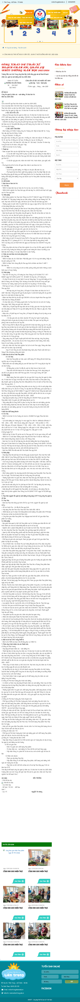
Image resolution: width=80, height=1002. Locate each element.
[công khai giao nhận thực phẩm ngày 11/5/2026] (14, 894)
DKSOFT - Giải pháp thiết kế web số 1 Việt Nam (40, 1000)
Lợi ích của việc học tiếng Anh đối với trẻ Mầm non (66, 77)
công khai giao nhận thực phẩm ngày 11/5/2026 (13, 908)
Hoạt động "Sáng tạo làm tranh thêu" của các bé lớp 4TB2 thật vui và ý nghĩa (71, 102)
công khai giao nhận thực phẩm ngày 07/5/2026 (13, 944)
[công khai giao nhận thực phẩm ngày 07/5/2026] (14, 931)
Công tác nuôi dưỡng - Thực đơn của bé (20, 17)
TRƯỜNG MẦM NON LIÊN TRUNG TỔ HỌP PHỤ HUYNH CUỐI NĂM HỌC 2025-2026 (66, 91)
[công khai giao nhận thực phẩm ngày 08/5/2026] (39, 894)
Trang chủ (29, 12)
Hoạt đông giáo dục (56, 17)
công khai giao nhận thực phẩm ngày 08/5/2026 (38, 908)
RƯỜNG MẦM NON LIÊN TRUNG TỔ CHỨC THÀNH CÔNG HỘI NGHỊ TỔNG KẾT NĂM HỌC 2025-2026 (66, 112)
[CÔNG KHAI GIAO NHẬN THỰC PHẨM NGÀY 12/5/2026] (39, 857)
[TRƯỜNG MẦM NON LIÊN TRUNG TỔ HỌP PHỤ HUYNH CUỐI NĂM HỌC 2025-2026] (59, 90)
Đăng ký (67, 185)
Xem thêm (18, 881)
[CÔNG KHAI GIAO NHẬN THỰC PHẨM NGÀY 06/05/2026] (39, 931)
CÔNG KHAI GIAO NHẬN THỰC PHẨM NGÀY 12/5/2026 (38, 871)
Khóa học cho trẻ (61, 71)
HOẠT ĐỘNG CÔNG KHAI (26, 22)
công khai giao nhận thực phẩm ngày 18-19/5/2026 (13, 871)
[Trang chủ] (40, 8)
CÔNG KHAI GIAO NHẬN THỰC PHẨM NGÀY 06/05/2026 (38, 944)
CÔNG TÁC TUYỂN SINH (54, 12)
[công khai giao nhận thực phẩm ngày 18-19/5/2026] (14, 857)
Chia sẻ (65, 12)
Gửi (72, 981)
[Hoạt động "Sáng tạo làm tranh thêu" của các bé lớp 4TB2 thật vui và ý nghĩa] (59, 101)
